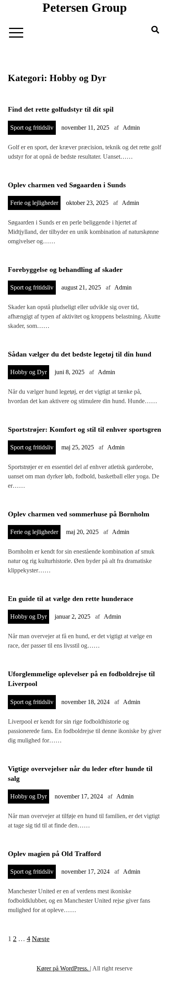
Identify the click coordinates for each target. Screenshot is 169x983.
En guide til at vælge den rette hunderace (70, 599)
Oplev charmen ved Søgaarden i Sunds (67, 185)
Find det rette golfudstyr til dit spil (61, 109)
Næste (41, 939)
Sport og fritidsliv (31, 127)
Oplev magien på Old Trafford (54, 854)
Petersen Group (84, 7)
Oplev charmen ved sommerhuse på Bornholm (78, 514)
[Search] (155, 29)
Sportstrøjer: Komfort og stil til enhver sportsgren (84, 429)
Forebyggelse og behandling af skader (65, 269)
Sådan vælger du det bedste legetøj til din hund (79, 354)
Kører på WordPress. (63, 968)
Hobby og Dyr (28, 372)
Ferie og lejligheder (34, 202)
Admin (131, 127)
